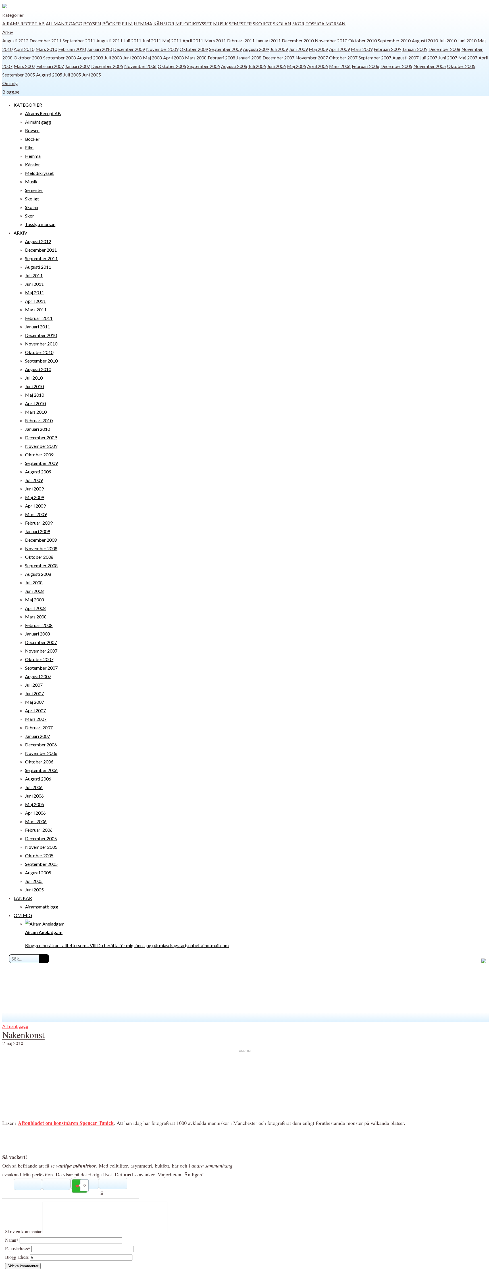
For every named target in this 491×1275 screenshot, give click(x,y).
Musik (220, 23)
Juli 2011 (132, 40)
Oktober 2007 (343, 57)
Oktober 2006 (172, 66)
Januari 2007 (77, 66)
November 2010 (331, 40)
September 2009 (225, 49)
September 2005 (18, 74)
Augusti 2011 (109, 40)
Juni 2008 (132, 57)
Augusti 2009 (256, 49)
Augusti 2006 (234, 66)
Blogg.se (10, 91)
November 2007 (312, 57)
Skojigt (262, 23)
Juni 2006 (276, 66)
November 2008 (41, 548)
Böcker (111, 23)
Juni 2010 (467, 40)
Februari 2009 (387, 49)
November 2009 (162, 49)
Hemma (143, 23)
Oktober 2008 (28, 57)
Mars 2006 (340, 66)
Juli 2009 (279, 49)
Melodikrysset (193, 23)
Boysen (92, 23)
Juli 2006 (257, 66)
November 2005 (429, 66)
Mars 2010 (46, 49)
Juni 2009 (298, 49)
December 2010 (298, 40)
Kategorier (13, 15)
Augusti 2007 (405, 57)
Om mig (10, 83)
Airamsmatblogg (41, 906)
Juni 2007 (447, 57)
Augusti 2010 (425, 40)
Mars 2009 (362, 49)
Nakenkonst (23, 1034)
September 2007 (375, 57)
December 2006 (107, 66)
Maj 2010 (34, 395)
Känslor (163, 23)
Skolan (282, 23)
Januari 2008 (248, 57)
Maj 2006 (296, 66)
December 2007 (278, 57)
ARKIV (20, 232)
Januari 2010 (99, 49)
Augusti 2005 (49, 74)
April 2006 (317, 66)
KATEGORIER (28, 104)
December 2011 (45, 40)
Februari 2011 (241, 40)
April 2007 (35, 710)
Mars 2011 (215, 40)
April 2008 (173, 57)
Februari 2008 (221, 57)
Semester (240, 23)
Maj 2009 (318, 49)
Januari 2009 (414, 49)
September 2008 (59, 57)
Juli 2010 (448, 40)
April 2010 (24, 49)
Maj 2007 (467, 57)
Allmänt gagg (64, 23)
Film (127, 23)
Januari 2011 (268, 40)
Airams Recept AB (23, 23)
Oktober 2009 (194, 49)
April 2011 (192, 40)
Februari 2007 (50, 66)
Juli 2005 (72, 74)
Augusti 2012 (15, 40)
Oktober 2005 (461, 66)
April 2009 (339, 49)
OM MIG (23, 915)
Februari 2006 (365, 66)
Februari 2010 (72, 49)
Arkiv (7, 32)
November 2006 (140, 66)
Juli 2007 (428, 57)
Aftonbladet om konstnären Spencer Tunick (66, 1123)
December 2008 (444, 49)
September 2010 (394, 40)
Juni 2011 (151, 40)
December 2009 (129, 49)
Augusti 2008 (90, 57)
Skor (298, 23)
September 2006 (203, 66)
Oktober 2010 (362, 40)
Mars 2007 (24, 66)
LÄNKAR (23, 898)
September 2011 (79, 40)
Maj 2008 (152, 57)
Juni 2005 (91, 74)
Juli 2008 (113, 57)
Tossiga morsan (325, 23)
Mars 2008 (196, 57)
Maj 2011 (171, 40)
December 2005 (396, 66)
